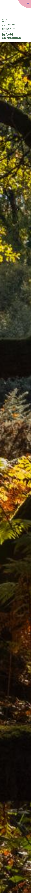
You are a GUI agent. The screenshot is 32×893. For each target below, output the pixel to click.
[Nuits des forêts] (5, 6)
